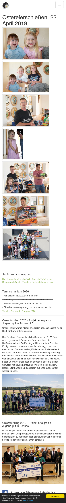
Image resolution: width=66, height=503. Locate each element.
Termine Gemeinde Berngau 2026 (18, 311)
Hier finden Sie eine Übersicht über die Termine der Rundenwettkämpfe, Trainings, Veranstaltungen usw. (27, 280)
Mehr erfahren (28, 500)
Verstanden (55, 496)
